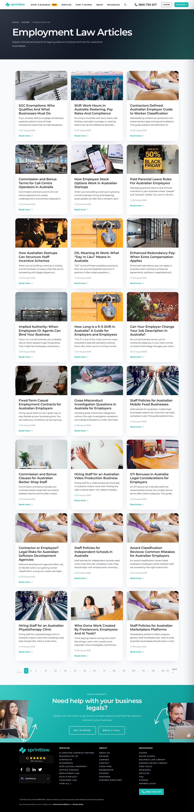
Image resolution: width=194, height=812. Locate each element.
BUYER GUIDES (147, 756)
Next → (174, 671)
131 (167, 670)
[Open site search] (124, 4)
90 (124, 670)
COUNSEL (104, 773)
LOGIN (166, 4)
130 (162, 670)
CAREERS (104, 760)
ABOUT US (104, 753)
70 (104, 670)
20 (55, 670)
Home (15, 22)
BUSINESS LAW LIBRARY (152, 760)
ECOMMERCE (66, 763)
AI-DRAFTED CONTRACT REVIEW (76, 753)
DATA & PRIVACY (68, 777)
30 (65, 670)
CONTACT (181, 4)
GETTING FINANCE (69, 770)
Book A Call (111, 730)
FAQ (141, 777)
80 (114, 670)
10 (46, 670)
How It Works (84, 5)
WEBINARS (145, 770)
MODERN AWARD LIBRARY (153, 763)
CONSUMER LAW (68, 780)
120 (153, 670)
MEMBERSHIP (106, 770)
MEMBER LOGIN (147, 783)
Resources (113, 5)
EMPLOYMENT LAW (69, 773)
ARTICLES (144, 773)
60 (94, 670)
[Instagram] (27, 769)
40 (75, 670)
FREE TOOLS (145, 766)
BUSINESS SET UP (68, 756)
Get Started (82, 730)
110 (143, 670)
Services (66, 5)
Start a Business (43, 5)
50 (85, 670)
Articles (25, 22)
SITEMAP (144, 780)
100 (133, 670)
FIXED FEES (105, 766)
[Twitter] (40, 769)
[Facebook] (21, 769)
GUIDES (143, 753)
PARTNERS (104, 777)
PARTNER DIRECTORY (110, 780)
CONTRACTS (65, 760)
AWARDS (104, 756)
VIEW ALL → (65, 783)
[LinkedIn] (34, 769)
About (99, 5)
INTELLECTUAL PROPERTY (73, 766)
